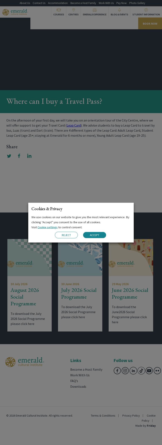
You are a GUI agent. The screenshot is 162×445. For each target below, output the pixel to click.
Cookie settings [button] (48, 227)
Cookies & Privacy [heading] (46, 208)
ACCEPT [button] (94, 235)
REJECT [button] (66, 235)
